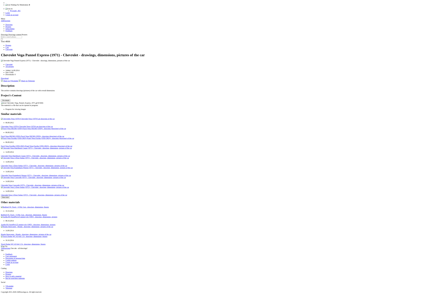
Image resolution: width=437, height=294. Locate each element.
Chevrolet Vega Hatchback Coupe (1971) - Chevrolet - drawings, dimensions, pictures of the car (35, 156)
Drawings (9, 25)
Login (7, 13)
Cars (7, 47)
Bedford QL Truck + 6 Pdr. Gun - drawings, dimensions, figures (24, 215)
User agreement (11, 256)
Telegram (8, 288)
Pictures (8, 27)
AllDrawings (5, 21)
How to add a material (13, 276)
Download (5, 78)
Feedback (8, 31)
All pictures (9, 66)
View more (5, 197)
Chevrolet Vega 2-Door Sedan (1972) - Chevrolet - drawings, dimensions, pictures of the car (34, 195)
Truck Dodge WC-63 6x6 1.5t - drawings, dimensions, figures (23, 244)
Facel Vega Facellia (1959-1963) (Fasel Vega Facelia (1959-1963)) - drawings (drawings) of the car (36, 146)
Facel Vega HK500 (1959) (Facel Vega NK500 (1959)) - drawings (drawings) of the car (32, 136)
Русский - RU (15, 11)
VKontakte (9, 286)
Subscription (9, 29)
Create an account (11, 15)
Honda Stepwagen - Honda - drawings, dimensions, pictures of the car (26, 234)
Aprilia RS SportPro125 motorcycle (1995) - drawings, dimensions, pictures (28, 225)
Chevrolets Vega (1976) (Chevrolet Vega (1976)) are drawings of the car (27, 126)
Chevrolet (9, 49)
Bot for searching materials (15, 278)
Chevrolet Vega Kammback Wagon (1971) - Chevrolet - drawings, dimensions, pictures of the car (36, 175)
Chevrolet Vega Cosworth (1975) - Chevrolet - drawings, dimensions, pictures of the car (32, 185)
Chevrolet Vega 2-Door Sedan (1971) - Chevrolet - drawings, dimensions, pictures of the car (34, 166)
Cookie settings (11, 260)
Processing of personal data (15, 258)
